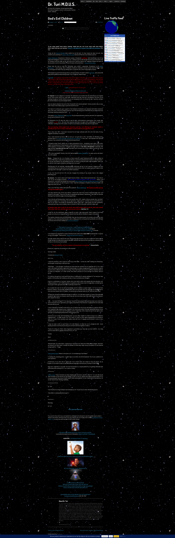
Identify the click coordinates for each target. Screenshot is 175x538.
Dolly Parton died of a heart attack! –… (111, 53)
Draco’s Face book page (68, 54)
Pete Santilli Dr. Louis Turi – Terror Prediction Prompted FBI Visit (75, 227)
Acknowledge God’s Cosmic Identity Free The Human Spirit (75, 494)
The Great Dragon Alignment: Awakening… (114, 41)
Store (100, 1)
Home (82, 1)
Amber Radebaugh (53, 58)
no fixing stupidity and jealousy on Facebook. (69, 138)
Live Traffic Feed (114, 35)
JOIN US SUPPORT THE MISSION (86, 434)
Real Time (114, 61)
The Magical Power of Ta (77, 438)
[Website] (59, 522)
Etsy (97, 1)
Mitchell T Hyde (59, 255)
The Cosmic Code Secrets (70, 22)
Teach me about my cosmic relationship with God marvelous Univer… (75, 456)
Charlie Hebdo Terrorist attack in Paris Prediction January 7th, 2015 (73, 229)
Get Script (110, 61)
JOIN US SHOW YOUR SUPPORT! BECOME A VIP (75, 487)
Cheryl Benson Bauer (53, 353)
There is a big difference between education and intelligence (84, 48)
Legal (110, 1)
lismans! (85, 438)
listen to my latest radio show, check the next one (75, 484)
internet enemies (60, 53)
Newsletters (89, 1)
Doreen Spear (51, 375)
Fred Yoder (91, 73)
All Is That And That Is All (75, 409)
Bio (93, 1)
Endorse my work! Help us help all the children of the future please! (75, 486)
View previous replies (90, 63)
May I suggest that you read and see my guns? (87, 181)
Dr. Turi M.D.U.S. (61, 4)
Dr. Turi (61, 22)
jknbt (66, 87)
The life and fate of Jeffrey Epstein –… (114, 48)
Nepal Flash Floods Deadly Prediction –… (114, 38)
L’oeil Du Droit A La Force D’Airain (75, 482)
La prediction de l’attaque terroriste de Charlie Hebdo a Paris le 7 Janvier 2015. (73, 230)
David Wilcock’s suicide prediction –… (114, 45)
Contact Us (116, 1)
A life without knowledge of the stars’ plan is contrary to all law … (75, 432)
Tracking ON (113, 33)
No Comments (100, 22)
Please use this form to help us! (75, 235)
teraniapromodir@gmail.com (71, 496)
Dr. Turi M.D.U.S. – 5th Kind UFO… (114, 60)
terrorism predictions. (72, 220)
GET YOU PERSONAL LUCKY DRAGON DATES (75, 468)
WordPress (59, 534)
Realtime (109, 33)
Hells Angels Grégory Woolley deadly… (111, 43)
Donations (123, 1)
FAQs (105, 1)
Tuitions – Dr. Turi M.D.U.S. (109, 50)
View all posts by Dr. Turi (65, 524)
